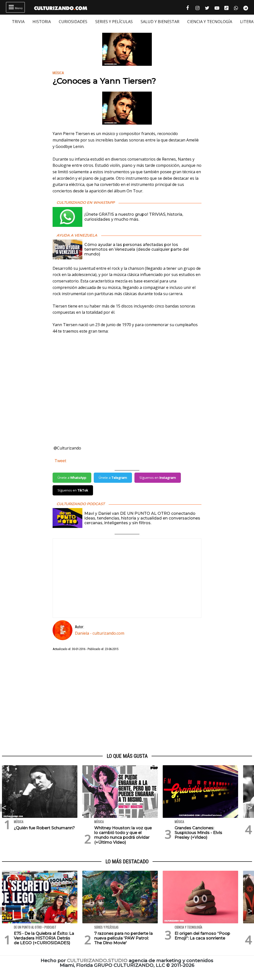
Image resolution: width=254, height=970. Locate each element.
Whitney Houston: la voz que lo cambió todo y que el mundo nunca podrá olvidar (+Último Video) (123, 835)
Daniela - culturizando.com (99, 633)
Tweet (60, 460)
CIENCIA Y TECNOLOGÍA (209, 21)
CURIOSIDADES (73, 21)
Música (58, 73)
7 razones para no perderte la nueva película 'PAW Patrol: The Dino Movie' (123, 938)
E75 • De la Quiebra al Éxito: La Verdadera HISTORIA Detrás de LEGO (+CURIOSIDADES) (44, 938)
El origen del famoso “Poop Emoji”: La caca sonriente (202, 935)
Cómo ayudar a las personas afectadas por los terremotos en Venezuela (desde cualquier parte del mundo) (136, 249)
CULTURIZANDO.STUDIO (97, 960)
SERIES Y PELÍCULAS (114, 21)
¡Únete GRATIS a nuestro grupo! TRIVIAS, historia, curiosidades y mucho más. (133, 216)
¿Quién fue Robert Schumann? (44, 828)
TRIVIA (18, 21)
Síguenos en (157, 477)
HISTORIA (41, 21)
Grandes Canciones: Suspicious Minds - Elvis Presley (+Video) (198, 833)
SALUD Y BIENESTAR (160, 21)
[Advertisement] (127, 702)
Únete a (72, 477)
